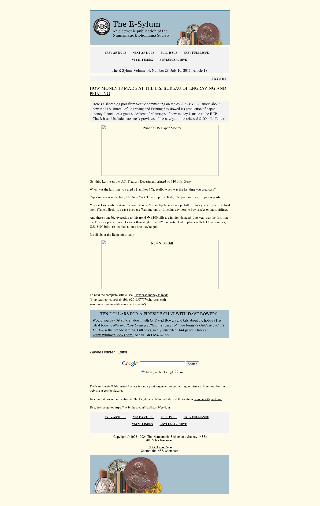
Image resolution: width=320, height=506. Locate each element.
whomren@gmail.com (208, 399)
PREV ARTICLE (115, 53)
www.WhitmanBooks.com (113, 334)
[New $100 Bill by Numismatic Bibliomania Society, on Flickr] (160, 287)
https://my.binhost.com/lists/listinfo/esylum (142, 407)
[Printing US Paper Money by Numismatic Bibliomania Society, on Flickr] (160, 174)
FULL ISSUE (169, 53)
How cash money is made (151, 294)
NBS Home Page (160, 447)
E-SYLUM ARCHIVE (173, 60)
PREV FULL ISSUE (196, 53)
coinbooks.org (113, 390)
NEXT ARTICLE (143, 53)
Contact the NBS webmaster (160, 451)
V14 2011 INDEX (142, 60)
